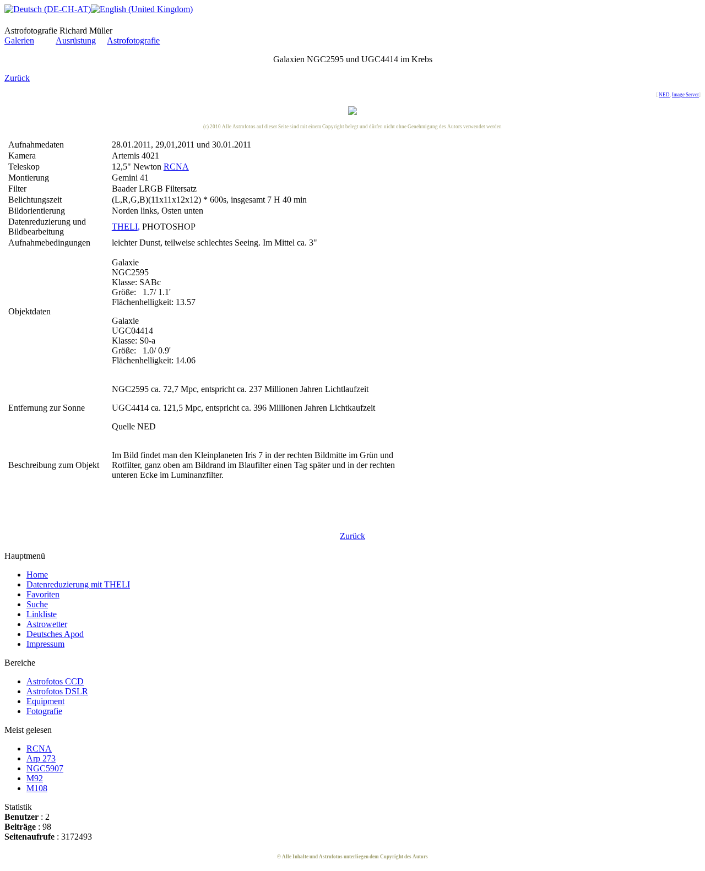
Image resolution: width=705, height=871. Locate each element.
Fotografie (44, 711)
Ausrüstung (76, 40)
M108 (36, 788)
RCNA (176, 166)
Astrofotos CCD (55, 681)
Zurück (17, 78)
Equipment (45, 701)
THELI (125, 226)
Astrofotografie (133, 40)
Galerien (19, 40)
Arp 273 (41, 758)
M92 (34, 778)
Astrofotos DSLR (57, 691)
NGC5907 (44, 768)
